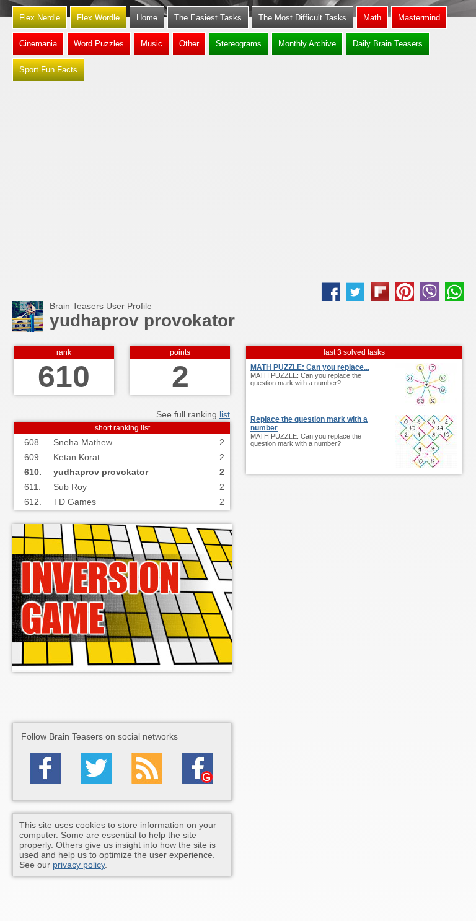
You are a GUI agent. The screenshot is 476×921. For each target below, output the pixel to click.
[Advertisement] (238, 183)
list (224, 414)
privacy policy (79, 865)
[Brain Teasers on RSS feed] (147, 768)
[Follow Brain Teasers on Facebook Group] (198, 768)
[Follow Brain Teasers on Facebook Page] (45, 768)
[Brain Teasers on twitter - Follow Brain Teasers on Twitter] (96, 768)
